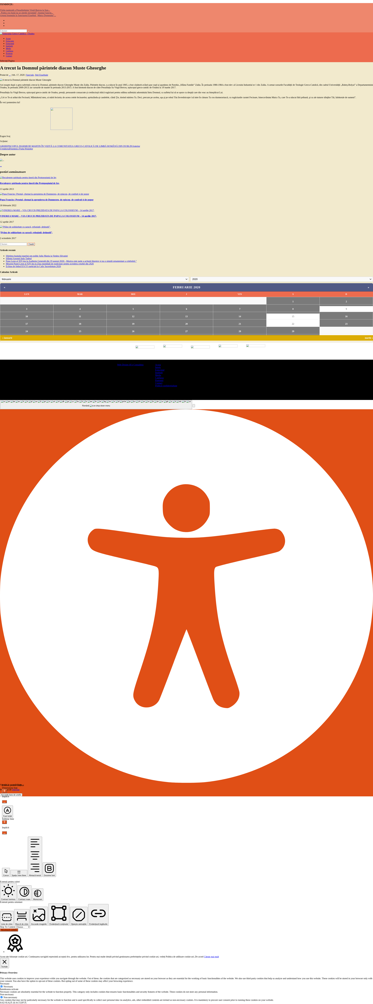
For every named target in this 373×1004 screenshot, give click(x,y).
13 (186, 316)
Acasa (158, 364)
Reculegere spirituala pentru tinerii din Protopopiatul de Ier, (29, 183)
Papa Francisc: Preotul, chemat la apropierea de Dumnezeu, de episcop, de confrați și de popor (47, 199)
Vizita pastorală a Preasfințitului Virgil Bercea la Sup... (25, 10)
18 (80, 324)
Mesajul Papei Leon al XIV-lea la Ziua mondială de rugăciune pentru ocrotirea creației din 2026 (50, 263)
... (10, 75)
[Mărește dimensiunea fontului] (4, 791)
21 (240, 324)
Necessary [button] (4, 983)
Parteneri (159, 380)
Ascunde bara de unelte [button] (11, 795)
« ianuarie (7, 338)
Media (158, 375)
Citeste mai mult (211, 956)
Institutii (159, 372)
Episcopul (159, 370)
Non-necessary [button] (7, 994)
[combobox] (96, 404)
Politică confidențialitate (166, 385)
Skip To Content (8, 927)
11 (80, 316)
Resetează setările (9, 930)
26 (133, 331)
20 (186, 324)
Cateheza (159, 378)
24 (26, 331)
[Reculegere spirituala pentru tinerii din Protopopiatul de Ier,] (28, 177)
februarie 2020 (186, 287)
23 (346, 324)
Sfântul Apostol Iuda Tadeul (19, 258)
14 (240, 316)
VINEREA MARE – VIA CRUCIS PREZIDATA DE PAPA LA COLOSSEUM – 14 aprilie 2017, (48, 216)
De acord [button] (199, 956)
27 (186, 331)
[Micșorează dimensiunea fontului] (4, 801)
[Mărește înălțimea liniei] (4, 822)
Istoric (158, 367)
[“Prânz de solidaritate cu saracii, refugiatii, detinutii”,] (25, 227)
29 (293, 331)
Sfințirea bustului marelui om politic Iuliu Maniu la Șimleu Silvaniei (37, 256)
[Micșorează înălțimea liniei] (4, 832)
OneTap (15, 789)
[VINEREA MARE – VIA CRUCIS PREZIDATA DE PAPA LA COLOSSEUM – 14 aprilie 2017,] (47, 210)
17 (26, 324)
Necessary (8, 986)
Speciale (30, 75)
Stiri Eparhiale (41, 75)
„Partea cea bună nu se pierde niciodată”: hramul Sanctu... (26, 13)
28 (240, 331)
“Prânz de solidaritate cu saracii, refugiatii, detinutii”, (26, 232)
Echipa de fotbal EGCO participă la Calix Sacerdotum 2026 (33, 266)
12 (133, 316)
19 (133, 324)
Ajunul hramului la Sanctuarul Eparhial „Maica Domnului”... (28, 15)
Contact (9, 56)
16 (346, 316)
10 (26, 316)
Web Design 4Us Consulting (130, 364)
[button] (194, 405)
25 (80, 331)
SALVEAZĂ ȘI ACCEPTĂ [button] (13, 1002)
